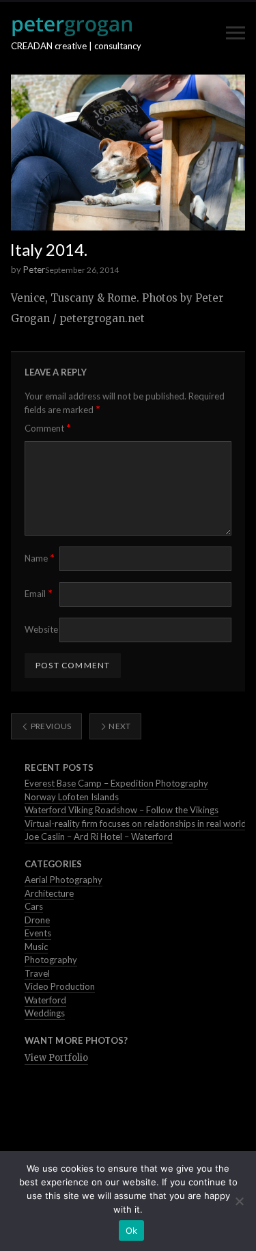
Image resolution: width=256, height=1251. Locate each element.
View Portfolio (56, 1058)
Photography (51, 959)
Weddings (45, 1013)
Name (40, 558)
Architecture (49, 893)
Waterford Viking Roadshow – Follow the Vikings (121, 809)
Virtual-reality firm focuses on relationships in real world (135, 823)
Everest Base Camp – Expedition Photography (116, 783)
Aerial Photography (63, 879)
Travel (37, 973)
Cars (34, 906)
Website (41, 629)
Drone (37, 919)
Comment (48, 428)
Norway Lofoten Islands (72, 796)
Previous (50, 726)
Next (119, 726)
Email (39, 593)
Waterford (45, 1000)
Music (36, 946)
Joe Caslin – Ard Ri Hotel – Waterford (99, 836)
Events (38, 932)
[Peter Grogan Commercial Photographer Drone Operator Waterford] (71, 27)
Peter (34, 269)
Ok (132, 1230)
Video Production (60, 986)
